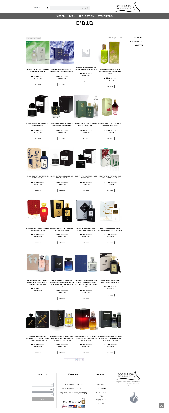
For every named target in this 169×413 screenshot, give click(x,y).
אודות (72, 16)
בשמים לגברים (105, 16)
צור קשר (61, 16)
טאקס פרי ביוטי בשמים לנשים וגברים (119, 410)
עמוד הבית (100, 384)
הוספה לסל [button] (110, 86)
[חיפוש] (47, 8)
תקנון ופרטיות (101, 400)
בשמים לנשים (86, 16)
